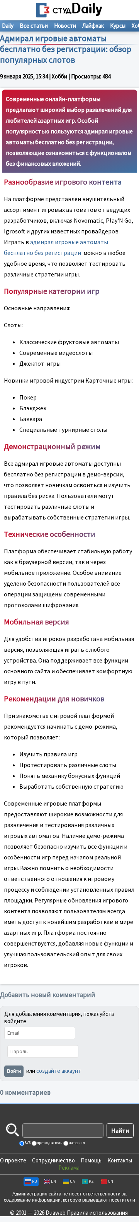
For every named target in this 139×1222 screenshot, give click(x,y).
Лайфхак (93, 25)
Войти (14, 1071)
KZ (91, 1181)
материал (76, 1142)
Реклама (69, 1167)
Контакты (119, 1160)
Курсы (117, 25)
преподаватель (49, 1142)
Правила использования (97, 1212)
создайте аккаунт (58, 1070)
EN (53, 1181)
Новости (65, 25)
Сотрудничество (53, 1160)
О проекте (13, 1160)
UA (72, 1181)
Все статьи (34, 25)
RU (34, 1181)
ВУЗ (27, 1142)
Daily (8, 25)
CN (110, 1181)
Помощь (91, 1160)
